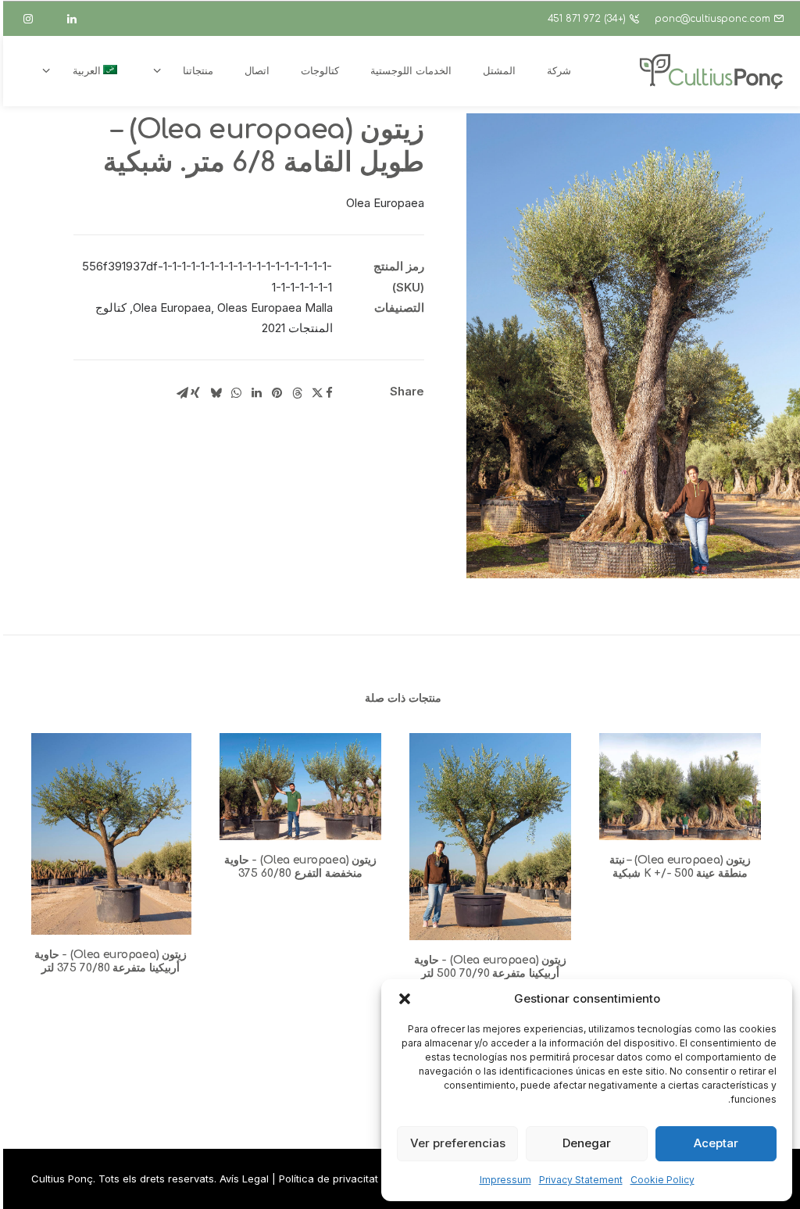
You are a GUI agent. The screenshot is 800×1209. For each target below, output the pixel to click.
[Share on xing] (195, 393)
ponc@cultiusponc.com (712, 18)
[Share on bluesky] (215, 393)
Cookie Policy (662, 1180)
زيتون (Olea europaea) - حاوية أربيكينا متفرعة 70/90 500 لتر (490, 966)
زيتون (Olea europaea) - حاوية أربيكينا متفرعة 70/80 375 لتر (111, 961)
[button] (404, 999)
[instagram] (35, 19)
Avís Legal (244, 1178)
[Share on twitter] (317, 393)
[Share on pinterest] (276, 393)
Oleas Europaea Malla (275, 307)
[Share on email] (182, 393)
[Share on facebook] (329, 393)
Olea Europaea (172, 307)
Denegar (586, 1143)
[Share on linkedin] (256, 393)
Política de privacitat (328, 1178)
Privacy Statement (581, 1180)
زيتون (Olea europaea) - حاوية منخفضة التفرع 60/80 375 (300, 866)
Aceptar (716, 1143)
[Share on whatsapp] (236, 393)
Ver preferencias (457, 1143)
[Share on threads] (297, 393)
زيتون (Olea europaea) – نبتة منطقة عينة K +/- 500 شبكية (680, 866)
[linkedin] (78, 19)
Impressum (505, 1180)
